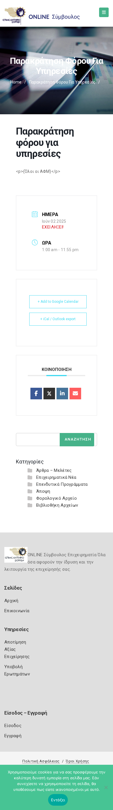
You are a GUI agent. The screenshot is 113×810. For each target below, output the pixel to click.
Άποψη (43, 491)
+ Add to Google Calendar (58, 302)
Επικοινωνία (16, 610)
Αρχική (11, 600)
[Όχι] (106, 790)
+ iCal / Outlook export (58, 319)
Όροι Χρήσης (77, 761)
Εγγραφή (12, 735)
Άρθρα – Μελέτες (54, 470)
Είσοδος (12, 725)
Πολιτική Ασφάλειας (40, 761)
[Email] (75, 393)
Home (15, 82)
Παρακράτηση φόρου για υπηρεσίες (62, 82)
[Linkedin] (62, 393)
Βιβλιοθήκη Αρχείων (57, 505)
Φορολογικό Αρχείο (56, 498)
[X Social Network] (49, 393)
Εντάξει (58, 800)
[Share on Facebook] (36, 393)
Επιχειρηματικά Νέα (56, 477)
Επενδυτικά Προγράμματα (62, 484)
